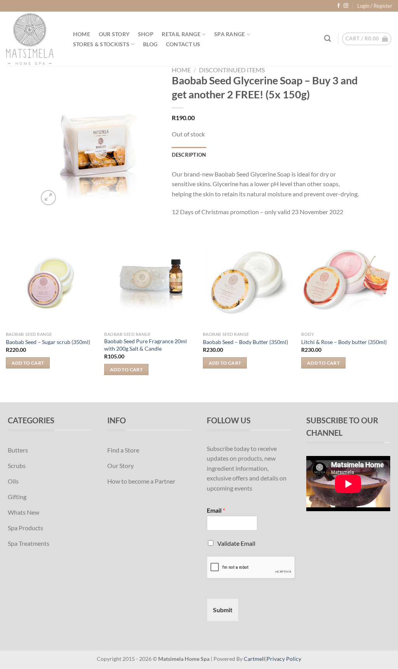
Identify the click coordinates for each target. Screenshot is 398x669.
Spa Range (229, 34)
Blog (150, 44)
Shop (146, 34)
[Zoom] (48, 197)
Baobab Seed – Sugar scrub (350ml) (48, 342)
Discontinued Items (232, 69)
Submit (222, 609)
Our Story (114, 34)
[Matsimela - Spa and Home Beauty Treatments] (31, 39)
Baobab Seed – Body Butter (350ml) (245, 342)
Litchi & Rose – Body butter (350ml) (344, 342)
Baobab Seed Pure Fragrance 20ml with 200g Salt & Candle (145, 345)
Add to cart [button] (28, 362)
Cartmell (254, 658)
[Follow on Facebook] (338, 6)
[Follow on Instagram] (346, 6)
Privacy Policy (284, 658)
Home (81, 34)
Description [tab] (189, 155)
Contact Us (183, 44)
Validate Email (236, 543)
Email (216, 510)
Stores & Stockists (101, 44)
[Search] (327, 39)
